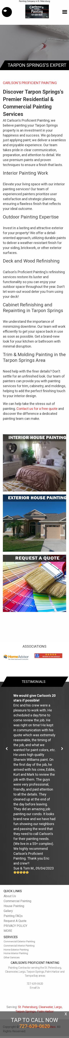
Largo (58, 1007)
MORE (8, 931)
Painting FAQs (13, 916)
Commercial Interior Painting (19, 945)
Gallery (8, 911)
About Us (10, 896)
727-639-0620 (35, 983)
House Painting (14, 906)
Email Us (35, 987)
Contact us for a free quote (37, 409)
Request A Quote (15, 921)
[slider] (21, 872)
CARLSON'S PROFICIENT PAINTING (30, 83)
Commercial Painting (17, 901)
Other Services (12, 957)
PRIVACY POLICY (15, 926)
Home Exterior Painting (16, 949)
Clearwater (46, 1007)
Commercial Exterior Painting (19, 941)
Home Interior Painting (16, 953)
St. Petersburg (27, 1007)
